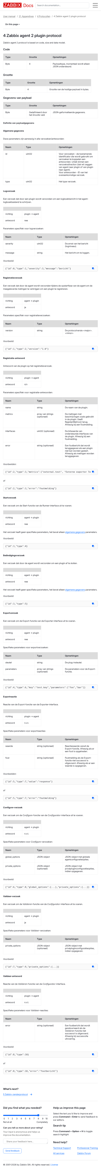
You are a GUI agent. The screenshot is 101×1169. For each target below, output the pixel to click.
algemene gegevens (75, 532)
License (54, 1164)
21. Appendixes (26, 16)
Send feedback (12, 1151)
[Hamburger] (95, 5)
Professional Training (87, 1148)
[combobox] (62, 5)
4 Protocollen (43, 16)
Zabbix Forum (84, 1153)
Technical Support (62, 1148)
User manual (9, 16)
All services (58, 1153)
